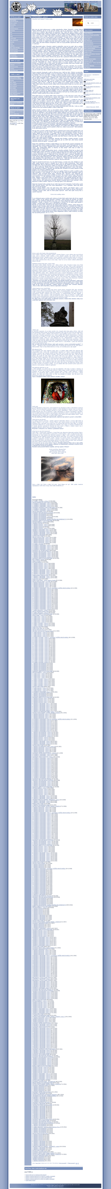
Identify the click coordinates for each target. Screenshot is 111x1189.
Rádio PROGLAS (88, 40)
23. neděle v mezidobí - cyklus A (40, 650)
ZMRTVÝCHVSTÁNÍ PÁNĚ (39, 999)
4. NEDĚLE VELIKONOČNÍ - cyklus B (42, 735)
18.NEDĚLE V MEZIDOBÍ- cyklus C (41, 975)
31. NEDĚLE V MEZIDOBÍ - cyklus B (41, 592)
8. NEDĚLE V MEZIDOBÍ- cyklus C (41, 703)
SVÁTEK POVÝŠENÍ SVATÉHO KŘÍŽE (42, 1105)
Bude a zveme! (13, 23)
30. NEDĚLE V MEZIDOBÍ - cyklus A (41, 758)
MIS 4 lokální (13, 88)
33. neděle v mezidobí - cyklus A (40, 638)
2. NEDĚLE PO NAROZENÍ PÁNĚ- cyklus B (43, 746)
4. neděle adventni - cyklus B (39, 632)
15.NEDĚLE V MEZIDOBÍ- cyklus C (41, 979)
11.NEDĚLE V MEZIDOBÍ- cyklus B (41, 1053)
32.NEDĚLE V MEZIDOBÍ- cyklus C (41, 958)
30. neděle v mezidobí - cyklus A (40, 642)
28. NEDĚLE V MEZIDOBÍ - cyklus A (41, 759)
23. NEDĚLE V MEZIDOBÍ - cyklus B (41, 601)
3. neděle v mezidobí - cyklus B (40, 624)
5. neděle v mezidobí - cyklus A (40, 681)
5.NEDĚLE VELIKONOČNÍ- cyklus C (41, 994)
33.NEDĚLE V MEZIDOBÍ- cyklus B (41, 1024)
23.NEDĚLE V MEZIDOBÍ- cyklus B (41, 1037)
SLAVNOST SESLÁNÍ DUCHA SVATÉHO (42, 512)
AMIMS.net (67, 1)
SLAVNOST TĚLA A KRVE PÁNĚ (40, 1054)
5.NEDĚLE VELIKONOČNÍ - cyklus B (41, 1060)
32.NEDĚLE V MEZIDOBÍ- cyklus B (41, 1025)
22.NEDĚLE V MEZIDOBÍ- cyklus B (41, 1038)
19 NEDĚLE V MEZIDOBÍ (38, 1111)
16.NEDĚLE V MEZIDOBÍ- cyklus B (41, 1046)
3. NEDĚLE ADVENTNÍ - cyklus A (40, 540)
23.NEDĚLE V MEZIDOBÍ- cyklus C (41, 970)
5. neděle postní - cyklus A (39, 673)
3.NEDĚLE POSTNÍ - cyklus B (40, 1070)
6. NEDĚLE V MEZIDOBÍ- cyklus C (41, 706)
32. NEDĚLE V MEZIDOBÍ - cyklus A (41, 755)
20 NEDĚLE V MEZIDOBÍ (38, 1110)
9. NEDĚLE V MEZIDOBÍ (38, 894)
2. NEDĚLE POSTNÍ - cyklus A (40, 793)
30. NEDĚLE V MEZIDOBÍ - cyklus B (41, 593)
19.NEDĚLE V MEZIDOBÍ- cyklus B (41, 1042)
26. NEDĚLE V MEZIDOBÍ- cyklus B (41, 725)
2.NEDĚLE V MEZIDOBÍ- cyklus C (41, 1012)
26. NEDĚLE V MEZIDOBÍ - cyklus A (41, 762)
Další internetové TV (88, 44)
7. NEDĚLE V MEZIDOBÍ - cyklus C (41, 571)
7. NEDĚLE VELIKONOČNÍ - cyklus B (42, 732)
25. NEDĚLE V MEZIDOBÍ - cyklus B (41, 599)
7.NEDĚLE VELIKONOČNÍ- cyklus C (41, 992)
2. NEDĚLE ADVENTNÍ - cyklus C (41, 585)
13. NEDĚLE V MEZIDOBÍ (39, 890)
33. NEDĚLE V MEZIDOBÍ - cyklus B (41, 589)
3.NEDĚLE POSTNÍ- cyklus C (39, 1005)
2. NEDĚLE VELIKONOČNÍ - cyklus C (42, 557)
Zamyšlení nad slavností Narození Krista (42, 631)
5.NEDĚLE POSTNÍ (37, 523)
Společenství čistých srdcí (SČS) (91, 35)
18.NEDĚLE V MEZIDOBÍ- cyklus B (41, 1044)
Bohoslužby (13, 24)
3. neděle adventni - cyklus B (39, 633)
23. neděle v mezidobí (37, 544)
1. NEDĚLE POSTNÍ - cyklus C (40, 568)
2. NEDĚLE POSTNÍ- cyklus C (40, 702)
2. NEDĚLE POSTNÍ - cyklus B (40, 738)
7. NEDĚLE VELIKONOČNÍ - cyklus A (41, 781)
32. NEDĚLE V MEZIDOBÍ (39, 871)
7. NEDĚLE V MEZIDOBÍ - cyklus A (41, 796)
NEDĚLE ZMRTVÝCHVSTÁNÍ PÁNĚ (41, 906)
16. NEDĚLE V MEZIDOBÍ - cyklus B (41, 605)
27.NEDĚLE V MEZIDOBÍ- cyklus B (41, 1032)
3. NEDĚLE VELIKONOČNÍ (39, 518)
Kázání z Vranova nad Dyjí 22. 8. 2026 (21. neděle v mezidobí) (40, 1176)
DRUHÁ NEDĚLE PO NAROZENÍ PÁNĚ (42, 1083)
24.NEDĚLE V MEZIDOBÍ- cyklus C (41, 968)
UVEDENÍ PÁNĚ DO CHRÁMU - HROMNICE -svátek (45, 799)
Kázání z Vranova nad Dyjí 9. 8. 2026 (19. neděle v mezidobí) (40, 1179)
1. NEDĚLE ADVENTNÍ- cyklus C (40, 718)
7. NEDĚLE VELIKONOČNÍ (39, 663)
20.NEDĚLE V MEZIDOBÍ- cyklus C (41, 972)
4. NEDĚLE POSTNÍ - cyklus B (40, 737)
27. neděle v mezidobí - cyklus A (40, 645)
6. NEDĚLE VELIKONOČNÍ (39, 514)
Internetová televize (88, 42)
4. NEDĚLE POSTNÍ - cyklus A (40, 524)
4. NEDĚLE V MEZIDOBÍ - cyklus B (41, 742)
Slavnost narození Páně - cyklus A (41, 537)
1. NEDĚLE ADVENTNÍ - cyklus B (41, 751)
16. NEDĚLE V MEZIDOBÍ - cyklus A (41, 772)
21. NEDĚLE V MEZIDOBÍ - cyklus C (41, 828)
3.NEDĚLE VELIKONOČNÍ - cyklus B (41, 1063)
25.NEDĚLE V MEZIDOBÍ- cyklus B (41, 1035)
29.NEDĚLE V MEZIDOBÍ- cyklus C (41, 962)
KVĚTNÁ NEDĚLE (37, 562)
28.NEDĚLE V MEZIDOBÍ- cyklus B (41, 1031)
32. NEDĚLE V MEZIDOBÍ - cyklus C (41, 814)
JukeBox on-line (87, 52)
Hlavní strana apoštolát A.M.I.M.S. (15, 64)
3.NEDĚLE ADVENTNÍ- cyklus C (40, 1019)
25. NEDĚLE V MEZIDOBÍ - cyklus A (41, 763)
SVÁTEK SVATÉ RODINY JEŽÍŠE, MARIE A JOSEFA (46, 806)
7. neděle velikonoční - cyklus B (40, 610)
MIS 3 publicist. (13, 86)
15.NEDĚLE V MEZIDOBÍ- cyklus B (41, 1047)
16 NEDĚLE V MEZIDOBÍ (38, 1115)
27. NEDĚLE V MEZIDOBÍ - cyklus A (41, 761)
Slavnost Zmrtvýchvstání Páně (40, 1133)
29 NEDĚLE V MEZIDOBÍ (38, 1098)
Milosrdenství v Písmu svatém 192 (41, 977)
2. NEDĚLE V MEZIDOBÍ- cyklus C (41, 710)
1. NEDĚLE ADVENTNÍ (38, 867)
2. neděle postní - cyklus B (39, 620)
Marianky (12, 42)
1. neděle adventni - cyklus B (39, 636)
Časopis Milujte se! (88, 33)
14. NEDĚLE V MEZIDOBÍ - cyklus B (41, 607)
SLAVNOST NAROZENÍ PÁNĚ (40, 923)
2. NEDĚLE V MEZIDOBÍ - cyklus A (41, 802)
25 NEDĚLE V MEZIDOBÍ (38, 1103)
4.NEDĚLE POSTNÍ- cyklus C (39, 1003)
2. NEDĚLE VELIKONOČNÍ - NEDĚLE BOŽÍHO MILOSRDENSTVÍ (49, 519)
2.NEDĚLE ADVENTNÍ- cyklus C (40, 1020)
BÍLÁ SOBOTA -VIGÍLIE (38, 559)
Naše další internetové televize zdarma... (15, 94)
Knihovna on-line (14, 66)
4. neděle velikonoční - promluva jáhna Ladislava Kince (46, 1127)
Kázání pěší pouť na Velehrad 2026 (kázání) (36, 1174)
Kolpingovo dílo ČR (88, 60)
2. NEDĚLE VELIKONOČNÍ (39, 670)
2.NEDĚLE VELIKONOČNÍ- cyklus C (41, 998)
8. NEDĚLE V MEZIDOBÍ (38, 1141)
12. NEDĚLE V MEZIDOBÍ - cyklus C (41, 838)
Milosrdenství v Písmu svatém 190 (41, 980)
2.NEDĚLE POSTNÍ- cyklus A (39, 935)
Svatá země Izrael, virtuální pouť (91, 46)
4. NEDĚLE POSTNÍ (37, 910)
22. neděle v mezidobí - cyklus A (40, 651)
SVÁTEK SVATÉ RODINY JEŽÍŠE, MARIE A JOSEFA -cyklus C (48, 1016)
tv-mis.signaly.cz (13, 122)
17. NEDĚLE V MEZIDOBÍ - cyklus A (41, 505)
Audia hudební (13, 89)
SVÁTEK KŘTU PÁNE (38, 920)
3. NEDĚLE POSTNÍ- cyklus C (40, 701)
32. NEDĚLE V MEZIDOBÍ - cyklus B (41, 590)
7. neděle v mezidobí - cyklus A (40, 679)
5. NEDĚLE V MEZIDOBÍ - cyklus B (41, 741)
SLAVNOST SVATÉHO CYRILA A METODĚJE (44, 507)
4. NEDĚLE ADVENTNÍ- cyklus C (40, 714)
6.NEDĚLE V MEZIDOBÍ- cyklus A (41, 529)
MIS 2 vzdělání (13, 84)
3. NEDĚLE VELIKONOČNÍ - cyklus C (42, 555)
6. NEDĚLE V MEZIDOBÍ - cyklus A (41, 797)
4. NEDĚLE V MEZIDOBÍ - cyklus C (41, 858)
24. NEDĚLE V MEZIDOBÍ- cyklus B (41, 727)
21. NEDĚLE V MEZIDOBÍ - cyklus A (41, 768)
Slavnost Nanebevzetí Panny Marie (41, 502)
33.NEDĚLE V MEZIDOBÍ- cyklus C (41, 957)
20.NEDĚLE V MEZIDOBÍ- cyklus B (41, 1041)
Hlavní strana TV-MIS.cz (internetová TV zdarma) (15, 78)
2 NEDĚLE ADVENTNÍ (38, 1159)
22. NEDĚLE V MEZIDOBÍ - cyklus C (41, 827)
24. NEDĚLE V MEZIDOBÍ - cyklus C (41, 824)
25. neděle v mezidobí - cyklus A (40, 648)
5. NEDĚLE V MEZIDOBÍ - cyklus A (41, 798)
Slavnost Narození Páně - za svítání (41, 581)
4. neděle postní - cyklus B (39, 618)
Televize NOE (87, 38)
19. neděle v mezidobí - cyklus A (40, 655)
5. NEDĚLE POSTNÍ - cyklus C (40, 563)
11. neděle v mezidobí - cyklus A (40, 661)
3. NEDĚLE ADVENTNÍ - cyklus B (41, 749)
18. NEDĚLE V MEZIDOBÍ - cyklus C (41, 832)
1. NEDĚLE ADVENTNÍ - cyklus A (40, 542)
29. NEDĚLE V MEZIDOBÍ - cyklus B (41, 594)
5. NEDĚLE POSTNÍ (37, 909)
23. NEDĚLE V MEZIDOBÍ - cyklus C (41, 825)
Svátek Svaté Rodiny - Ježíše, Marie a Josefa (44, 580)
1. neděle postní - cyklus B (39, 622)
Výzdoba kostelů (14, 49)
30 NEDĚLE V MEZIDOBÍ (38, 1097)
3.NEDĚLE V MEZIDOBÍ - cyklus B (41, 1077)
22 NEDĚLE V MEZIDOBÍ (38, 1107)
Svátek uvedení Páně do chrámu (40, 575)
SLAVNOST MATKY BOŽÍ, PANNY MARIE (43, 947)
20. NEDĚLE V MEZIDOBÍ (39, 883)
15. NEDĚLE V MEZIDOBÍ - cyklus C (41, 548)
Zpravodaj (12, 30)
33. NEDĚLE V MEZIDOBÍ (39, 870)
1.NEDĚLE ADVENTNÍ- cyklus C (40, 1022)
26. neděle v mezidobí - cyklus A (40, 646)
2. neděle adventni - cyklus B (39, 635)
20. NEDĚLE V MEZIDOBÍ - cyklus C (41, 829)
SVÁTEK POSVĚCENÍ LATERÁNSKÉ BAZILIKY (44, 1094)
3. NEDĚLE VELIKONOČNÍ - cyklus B (42, 736)
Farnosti (12, 26)
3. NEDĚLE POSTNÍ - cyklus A (40, 525)
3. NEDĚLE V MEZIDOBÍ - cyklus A (41, 533)
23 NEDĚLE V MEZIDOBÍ (38, 1106)
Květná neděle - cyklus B (38, 615)
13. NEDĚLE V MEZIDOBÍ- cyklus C (41, 692)
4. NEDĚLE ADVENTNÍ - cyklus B (41, 748)
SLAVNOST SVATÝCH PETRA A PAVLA (42, 1119)
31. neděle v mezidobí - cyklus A (40, 641)
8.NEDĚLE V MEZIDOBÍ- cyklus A (41, 937)
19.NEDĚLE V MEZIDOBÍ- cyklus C (41, 973)
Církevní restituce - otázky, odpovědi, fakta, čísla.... (92, 63)
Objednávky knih (14, 70)
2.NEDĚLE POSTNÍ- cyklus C (39, 1006)
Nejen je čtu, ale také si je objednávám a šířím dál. (90, 102)
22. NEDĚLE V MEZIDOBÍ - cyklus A (41, 767)
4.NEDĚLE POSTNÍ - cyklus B (40, 1068)
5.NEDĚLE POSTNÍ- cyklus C (39, 1002)
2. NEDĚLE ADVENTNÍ (38, 866)
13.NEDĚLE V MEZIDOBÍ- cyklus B (41, 1050)
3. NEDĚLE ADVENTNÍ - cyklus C (41, 584)
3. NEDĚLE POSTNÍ (37, 911)
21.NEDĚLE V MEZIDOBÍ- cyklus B (41, 1040)
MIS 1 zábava (13, 82)
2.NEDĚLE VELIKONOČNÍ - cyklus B (41, 1064)
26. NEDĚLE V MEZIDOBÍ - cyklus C (41, 822)
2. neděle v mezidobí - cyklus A (40, 685)
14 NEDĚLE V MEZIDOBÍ (38, 1118)
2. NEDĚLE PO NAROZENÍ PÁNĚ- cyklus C (43, 711)
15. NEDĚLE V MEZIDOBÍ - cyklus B (41, 606)
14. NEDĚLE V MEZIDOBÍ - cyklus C (41, 549)
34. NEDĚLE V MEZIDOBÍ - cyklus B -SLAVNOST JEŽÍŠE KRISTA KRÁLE (51, 588)
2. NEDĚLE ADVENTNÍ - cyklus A (40, 541)
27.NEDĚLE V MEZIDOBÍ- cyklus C (41, 964)
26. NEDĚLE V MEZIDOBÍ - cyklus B (41, 598)
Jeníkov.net (86, 57)
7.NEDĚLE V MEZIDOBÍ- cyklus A (41, 938)
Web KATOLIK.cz (88, 37)
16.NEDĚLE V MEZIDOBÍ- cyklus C (41, 976)
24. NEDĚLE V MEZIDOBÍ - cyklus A (41, 764)
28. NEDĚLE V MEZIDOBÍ (39, 875)
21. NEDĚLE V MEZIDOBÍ (39, 881)
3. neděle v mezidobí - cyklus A (40, 684)
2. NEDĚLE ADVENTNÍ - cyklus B (41, 750)
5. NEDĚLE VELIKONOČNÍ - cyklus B (42, 733)
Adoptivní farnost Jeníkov (90, 59)
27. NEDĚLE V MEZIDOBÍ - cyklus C (41, 820)
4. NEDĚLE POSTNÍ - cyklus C (40, 564)
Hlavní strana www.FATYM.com (14, 21)
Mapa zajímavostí (14, 40)
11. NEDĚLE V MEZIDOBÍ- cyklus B (41, 731)
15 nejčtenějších (13, 56)
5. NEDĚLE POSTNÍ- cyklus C (40, 698)
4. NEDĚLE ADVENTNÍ (38, 864)
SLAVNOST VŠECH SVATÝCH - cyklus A (42, 757)
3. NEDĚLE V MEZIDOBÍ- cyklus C (41, 709)
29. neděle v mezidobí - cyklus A (40, 644)
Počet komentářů (62, 1163)
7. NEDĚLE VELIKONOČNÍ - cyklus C (42, 553)
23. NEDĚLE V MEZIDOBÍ (39, 879)
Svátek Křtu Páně (36, 579)
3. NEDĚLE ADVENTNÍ (38, 924)
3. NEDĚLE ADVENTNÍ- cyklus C (40, 715)
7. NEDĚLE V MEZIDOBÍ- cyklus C (41, 705)
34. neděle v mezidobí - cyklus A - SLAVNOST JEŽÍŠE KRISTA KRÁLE (50, 637)
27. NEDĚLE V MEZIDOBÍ (39, 876)
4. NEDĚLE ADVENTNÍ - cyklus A (40, 538)
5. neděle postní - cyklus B (39, 616)
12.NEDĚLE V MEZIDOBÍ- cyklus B (41, 1051)
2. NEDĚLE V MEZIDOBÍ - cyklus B (41, 744)
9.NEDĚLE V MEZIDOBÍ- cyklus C (41, 988)
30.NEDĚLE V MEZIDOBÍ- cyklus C (41, 960)
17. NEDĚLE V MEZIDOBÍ (39, 885)
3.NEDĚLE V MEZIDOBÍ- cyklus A (41, 944)
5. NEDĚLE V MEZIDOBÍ (38, 915)
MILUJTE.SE (94, 1)
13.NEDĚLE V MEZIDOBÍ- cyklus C (41, 983)
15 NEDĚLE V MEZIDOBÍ (38, 1116)
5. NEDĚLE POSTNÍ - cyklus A (40, 789)
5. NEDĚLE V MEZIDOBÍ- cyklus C (41, 707)
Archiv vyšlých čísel (14, 113)
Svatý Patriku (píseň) (30, 1180)
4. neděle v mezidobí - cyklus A (40, 683)
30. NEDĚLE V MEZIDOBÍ (39, 872)
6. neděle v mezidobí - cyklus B (40, 623)
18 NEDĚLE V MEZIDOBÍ (38, 1112)
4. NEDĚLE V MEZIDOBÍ (38, 916)
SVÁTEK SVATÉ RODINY (39, 863)
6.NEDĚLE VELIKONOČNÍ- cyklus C (41, 993)
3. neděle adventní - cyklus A (39, 688)
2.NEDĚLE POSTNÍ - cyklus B (40, 1071)
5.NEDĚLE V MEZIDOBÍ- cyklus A (41, 531)
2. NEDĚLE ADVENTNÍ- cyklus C (40, 716)
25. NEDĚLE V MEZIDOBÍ (39, 877)
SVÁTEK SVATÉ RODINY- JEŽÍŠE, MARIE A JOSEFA (46, 712)
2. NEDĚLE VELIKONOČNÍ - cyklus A (41, 785)
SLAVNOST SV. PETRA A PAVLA (40, 550)
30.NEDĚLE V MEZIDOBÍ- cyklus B (41, 1028)
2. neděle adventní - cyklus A (39, 689)
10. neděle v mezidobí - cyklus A (40, 662)
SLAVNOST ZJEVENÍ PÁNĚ (39, 1151)
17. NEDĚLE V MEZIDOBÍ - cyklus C (41, 833)
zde (19, 120)
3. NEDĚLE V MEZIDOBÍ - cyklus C (41, 576)
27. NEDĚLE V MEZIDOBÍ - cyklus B (41, 597)
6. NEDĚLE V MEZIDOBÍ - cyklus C (41, 572)
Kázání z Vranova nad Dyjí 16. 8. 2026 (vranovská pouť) (39, 1177)
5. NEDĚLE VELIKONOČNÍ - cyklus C (42, 844)
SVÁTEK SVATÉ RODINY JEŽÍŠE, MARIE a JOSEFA (46, 922)
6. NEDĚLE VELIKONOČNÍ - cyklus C (42, 842)
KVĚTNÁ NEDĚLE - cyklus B (39, 907)
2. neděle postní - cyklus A (39, 676)
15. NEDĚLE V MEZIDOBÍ (39, 888)
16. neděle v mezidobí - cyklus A (40, 657)
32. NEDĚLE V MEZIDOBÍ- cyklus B (41, 722)
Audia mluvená (13, 91)
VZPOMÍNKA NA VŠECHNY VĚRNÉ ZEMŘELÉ (44, 1096)
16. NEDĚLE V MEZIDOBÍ (39, 886)
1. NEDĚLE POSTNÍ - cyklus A (40, 528)
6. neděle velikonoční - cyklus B (40, 612)
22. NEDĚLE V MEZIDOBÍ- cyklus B (41, 728)
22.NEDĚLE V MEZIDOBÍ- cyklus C (41, 971)
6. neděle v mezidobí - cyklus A (40, 680)
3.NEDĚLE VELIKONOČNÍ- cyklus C (41, 997)
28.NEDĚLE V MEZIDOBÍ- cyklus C (41, 963)
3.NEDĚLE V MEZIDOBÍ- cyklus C (41, 1011)
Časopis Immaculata (88, 50)
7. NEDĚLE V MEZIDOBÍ (38, 1142)
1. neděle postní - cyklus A (39, 677)
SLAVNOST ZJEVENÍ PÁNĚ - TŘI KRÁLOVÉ (43, 1081)
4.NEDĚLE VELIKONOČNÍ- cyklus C (41, 996)
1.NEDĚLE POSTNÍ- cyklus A (39, 936)
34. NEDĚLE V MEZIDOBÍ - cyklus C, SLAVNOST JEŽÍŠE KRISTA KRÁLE (51, 812)
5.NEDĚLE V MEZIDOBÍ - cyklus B (41, 1075)
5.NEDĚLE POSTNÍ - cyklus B (40, 1067)
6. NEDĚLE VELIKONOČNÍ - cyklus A (41, 783)
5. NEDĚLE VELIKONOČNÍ (39, 515)
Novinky (12, 80)
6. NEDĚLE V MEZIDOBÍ (38, 1144)
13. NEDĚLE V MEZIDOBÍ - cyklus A (41, 509)
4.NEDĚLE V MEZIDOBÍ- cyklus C (41, 1010)
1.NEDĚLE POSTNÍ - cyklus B (40, 1072)
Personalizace (13, 54)
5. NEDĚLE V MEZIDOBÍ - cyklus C (41, 574)
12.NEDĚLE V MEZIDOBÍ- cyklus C (41, 984)
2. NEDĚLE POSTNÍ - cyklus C (40, 567)
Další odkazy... (87, 67)
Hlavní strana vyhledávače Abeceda (16, 104)
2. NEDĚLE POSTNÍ (37, 527)
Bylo (11, 32)
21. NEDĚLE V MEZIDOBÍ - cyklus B (41, 602)
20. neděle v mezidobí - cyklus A (40, 654)
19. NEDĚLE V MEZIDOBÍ (39, 884)
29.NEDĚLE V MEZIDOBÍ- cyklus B (41, 1029)
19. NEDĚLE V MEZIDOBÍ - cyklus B (41, 603)
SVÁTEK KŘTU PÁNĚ (38, 536)
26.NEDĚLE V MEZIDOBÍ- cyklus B (41, 1033)
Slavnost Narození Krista (38, 629)
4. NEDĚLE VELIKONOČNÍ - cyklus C (42, 554)
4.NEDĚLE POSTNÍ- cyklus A (39, 932)
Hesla (11, 36)
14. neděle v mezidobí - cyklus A (40, 658)
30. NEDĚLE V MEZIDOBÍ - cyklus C (41, 816)
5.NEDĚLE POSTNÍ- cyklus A (39, 931)
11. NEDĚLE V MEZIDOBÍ (39, 892)
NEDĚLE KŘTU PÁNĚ (38, 803)
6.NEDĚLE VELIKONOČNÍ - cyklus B (41, 1059)
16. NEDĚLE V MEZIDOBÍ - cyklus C (41, 546)
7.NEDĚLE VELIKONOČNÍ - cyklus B (41, 1058)
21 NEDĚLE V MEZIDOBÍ (38, 1109)
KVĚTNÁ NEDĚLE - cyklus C (39, 1001)
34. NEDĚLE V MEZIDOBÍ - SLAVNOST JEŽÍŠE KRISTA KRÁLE (48, 868)
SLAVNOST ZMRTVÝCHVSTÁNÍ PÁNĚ (42, 520)
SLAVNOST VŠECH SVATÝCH (40, 1027)
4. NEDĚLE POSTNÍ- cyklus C (40, 699)
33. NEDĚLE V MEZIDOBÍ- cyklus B (41, 720)
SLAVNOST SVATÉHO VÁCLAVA (40, 1102)
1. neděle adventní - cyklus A (39, 690)
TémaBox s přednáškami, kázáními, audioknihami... (92, 55)
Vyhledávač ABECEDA (89, 65)
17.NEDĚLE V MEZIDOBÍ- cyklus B (41, 1045)
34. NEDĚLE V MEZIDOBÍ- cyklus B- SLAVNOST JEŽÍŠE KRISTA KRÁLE (51, 719)
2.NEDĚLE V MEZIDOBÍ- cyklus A (41, 945)
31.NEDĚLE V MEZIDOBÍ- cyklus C (41, 959)
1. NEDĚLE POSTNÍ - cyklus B (40, 740)
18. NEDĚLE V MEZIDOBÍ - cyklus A (41, 771)
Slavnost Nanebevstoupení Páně (40, 611)
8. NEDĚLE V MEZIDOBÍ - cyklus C (41, 570)
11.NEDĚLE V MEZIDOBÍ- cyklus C (41, 985)
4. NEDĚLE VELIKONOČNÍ (39, 667)
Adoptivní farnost (14, 28)
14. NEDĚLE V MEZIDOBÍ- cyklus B (41, 729)
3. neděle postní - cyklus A (39, 675)
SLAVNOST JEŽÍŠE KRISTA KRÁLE (41, 1023)
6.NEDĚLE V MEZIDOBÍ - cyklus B (41, 1073)
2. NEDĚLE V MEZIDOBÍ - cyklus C (41, 577)
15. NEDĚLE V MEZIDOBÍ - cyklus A (41, 506)
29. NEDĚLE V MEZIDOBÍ (39, 873)
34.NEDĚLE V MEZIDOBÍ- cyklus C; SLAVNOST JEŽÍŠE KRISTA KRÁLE (51, 955)
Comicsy (12, 68)
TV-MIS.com (76, 1)
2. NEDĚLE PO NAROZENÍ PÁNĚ (41, 805)
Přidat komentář (71, 1163)
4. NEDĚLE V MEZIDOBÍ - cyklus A (41, 532)
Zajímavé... (12, 45)
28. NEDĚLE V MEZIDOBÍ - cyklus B (41, 596)
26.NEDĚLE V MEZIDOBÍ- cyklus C (41, 966)
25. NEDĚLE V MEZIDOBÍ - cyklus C (41, 823)
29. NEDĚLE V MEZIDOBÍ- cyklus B (41, 724)
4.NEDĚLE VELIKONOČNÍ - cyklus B (41, 1062)
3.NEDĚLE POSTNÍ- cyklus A (39, 933)
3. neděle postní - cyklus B (39, 619)
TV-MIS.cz (85, 1)
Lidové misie (13, 38)
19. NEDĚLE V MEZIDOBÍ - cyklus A (41, 503)
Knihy (11, 43)
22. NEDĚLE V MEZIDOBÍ (39, 880)
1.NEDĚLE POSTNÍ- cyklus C (39, 1007)
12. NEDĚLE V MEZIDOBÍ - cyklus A (41, 510)
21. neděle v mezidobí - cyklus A (40, 501)
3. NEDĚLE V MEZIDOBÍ (38, 918)
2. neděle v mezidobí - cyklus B (40, 625)
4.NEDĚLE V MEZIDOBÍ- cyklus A (41, 942)
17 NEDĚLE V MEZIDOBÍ (38, 1114)
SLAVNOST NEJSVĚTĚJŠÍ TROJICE (42, 551)
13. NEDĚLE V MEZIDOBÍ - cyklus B (41, 609)
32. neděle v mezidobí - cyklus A (40, 640)
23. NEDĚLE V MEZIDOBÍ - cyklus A (41, 766)
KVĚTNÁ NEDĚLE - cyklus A (39, 522)
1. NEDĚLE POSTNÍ (37, 914)
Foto (11, 34)
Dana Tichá (37, 1163)
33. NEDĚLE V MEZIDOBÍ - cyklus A (41, 754)
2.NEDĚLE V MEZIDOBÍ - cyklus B (41, 1079)
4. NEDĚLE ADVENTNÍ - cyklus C (41, 583)
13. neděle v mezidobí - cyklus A (40, 659)
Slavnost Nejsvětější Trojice (39, 511)
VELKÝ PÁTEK (36, 561)
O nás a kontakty (14, 51)
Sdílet (34, 497)
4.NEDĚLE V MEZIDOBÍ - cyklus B (41, 1076)
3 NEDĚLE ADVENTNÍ (38, 1158)
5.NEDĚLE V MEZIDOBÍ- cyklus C (41, 1009)
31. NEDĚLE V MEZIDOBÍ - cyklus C (41, 815)
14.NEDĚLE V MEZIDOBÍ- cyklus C (41, 981)
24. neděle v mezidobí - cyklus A (40, 649)
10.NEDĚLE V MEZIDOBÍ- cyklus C (41, 986)
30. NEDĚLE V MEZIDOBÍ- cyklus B (41, 723)
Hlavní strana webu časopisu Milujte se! (16, 111)
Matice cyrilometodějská (89, 48)
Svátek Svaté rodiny (37, 628)
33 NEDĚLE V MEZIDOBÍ (38, 1093)
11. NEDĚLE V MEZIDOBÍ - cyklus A (41, 777)
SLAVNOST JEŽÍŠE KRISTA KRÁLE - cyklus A (44, 753)
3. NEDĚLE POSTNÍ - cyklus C (40, 566)
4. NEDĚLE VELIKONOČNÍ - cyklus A (41, 516)
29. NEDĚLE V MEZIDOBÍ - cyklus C (41, 818)
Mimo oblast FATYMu (15, 47)
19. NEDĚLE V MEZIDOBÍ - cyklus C (41, 545)
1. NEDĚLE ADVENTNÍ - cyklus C (41, 586)
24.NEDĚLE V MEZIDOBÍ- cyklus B (41, 1036)
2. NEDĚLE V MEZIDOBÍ (38, 535)
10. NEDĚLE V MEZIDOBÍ (39, 893)
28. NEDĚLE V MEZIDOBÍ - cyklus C (41, 819)
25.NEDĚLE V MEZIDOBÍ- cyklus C (41, 967)
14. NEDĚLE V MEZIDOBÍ (39, 889)
